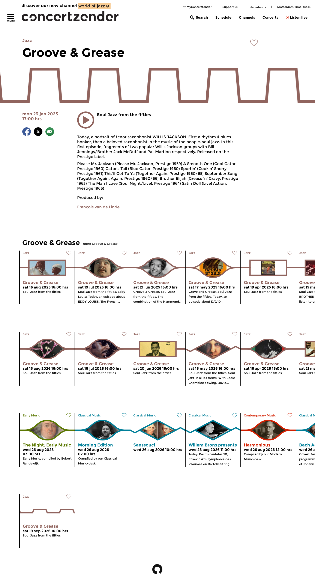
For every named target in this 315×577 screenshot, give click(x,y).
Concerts (270, 17)
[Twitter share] (38, 132)
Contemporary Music (260, 415)
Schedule (223, 17)
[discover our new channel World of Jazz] (94, 6)
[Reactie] (49, 132)
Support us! (230, 7)
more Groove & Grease (100, 244)
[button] (85, 120)
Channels (247, 17)
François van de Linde (98, 207)
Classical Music (89, 415)
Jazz (27, 40)
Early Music (31, 415)
